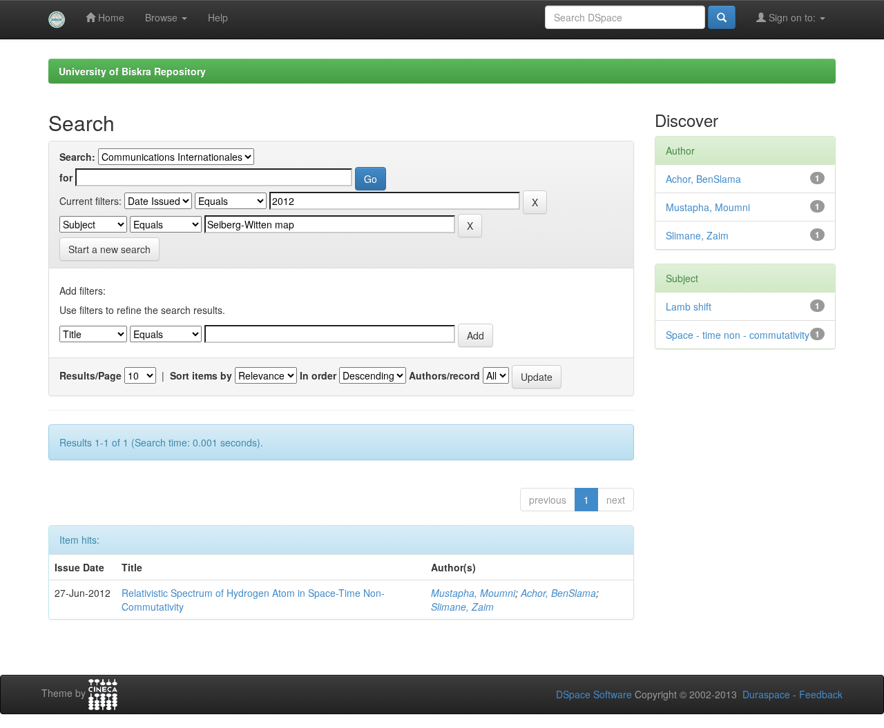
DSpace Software (594, 694)
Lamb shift (688, 306)
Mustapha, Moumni (473, 593)
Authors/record (444, 375)
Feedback (821, 694)
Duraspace (766, 694)
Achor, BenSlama (558, 593)
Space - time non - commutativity (737, 335)
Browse (162, 17)
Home (109, 17)
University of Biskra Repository (132, 71)
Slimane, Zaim (462, 606)
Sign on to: (792, 17)
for (66, 177)
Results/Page (90, 375)
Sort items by (201, 375)
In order (318, 375)
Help (218, 17)
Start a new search (109, 249)
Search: (77, 157)
